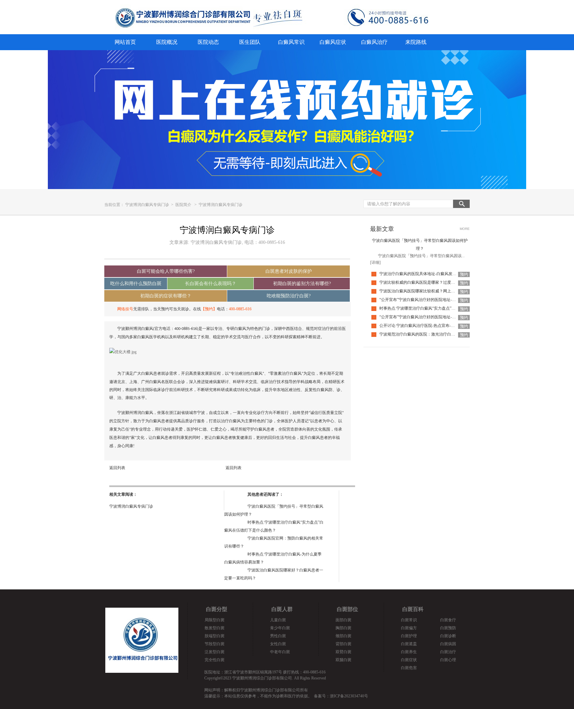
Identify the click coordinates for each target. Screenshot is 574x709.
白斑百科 (413, 609)
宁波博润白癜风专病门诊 (147, 204)
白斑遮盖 (409, 644)
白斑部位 (347, 609)
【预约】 (209, 309)
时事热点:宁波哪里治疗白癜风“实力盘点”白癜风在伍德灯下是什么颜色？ (443, 308)
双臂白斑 (343, 652)
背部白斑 (343, 644)
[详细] (375, 262)
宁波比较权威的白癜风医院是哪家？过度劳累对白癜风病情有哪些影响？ (443, 282)
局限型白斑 (215, 620)
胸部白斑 (343, 628)
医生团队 (249, 42)
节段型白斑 (215, 644)
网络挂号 (125, 309)
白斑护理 (409, 636)
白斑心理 (448, 660)
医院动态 (208, 42)
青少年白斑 (280, 628)
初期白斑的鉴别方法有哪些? (302, 283)
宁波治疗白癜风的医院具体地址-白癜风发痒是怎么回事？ (429, 273)
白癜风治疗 (374, 42)
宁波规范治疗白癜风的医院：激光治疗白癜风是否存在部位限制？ (437, 334)
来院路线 (416, 42)
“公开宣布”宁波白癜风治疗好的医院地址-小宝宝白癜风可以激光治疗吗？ (443, 299)
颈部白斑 (343, 636)
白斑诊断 (448, 636)
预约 (464, 274)
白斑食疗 (448, 620)
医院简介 (183, 204)
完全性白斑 (215, 660)
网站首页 (125, 42)
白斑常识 (409, 620)
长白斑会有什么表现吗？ (210, 283)
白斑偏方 (409, 628)
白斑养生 (409, 652)
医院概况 (166, 42)
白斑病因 (448, 644)
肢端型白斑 (215, 636)
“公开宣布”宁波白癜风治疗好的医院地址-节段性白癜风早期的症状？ (439, 317)
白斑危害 (409, 667)
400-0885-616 (240, 309)
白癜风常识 (291, 42)
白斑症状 (409, 660)
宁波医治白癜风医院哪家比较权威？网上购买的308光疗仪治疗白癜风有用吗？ (448, 291)
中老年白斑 (280, 652)
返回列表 (117, 467)
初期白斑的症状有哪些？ (165, 295)
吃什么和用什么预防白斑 (135, 283)
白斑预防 (448, 628)
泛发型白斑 (215, 652)
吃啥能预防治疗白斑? (289, 295)
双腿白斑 (343, 660)
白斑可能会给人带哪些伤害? (166, 271)
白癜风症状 (333, 42)
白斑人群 (282, 609)
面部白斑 (343, 620)
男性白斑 (278, 636)
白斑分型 (216, 609)
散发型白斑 (215, 628)
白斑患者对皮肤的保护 (288, 271)
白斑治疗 (448, 652)
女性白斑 (278, 644)
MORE (465, 229)
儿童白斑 (278, 620)
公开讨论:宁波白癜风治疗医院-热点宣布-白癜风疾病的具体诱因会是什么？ (445, 325)
